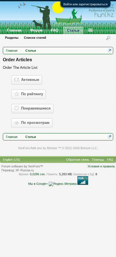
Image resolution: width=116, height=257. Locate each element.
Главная (14, 30)
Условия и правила (101, 166)
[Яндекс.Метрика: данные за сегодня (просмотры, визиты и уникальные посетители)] (63, 184)
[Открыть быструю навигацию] (109, 50)
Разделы (11, 37)
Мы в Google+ (38, 183)
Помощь (98, 159)
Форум (36, 30)
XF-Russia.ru (24, 170)
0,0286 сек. (38, 174)
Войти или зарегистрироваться (85, 4)
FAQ (54, 30)
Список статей (35, 37)
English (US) (11, 159)
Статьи (73, 30)
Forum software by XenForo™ (22, 166)
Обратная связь (77, 159)
